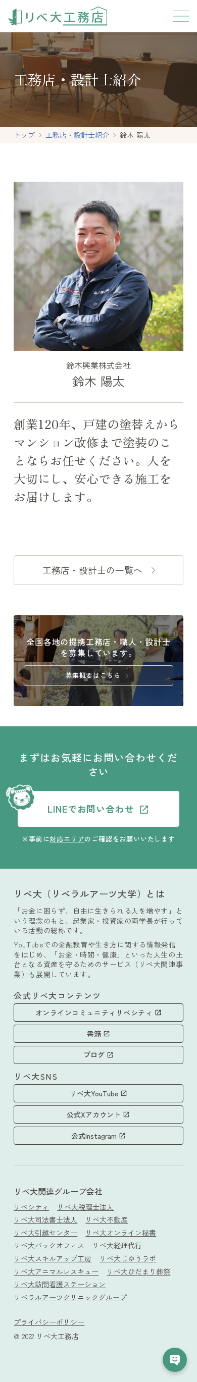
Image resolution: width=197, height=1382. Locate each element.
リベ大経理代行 (117, 1245)
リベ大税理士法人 (85, 1207)
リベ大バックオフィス (49, 1245)
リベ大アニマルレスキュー (56, 1272)
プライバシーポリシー (49, 1322)
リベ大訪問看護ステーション (60, 1284)
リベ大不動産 (106, 1220)
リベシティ (31, 1207)
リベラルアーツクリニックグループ (70, 1297)
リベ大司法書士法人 (45, 1220)
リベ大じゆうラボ (128, 1258)
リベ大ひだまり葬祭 (138, 1272)
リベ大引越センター (45, 1233)
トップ (24, 135)
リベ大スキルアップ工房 (52, 1258)
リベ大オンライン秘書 (120, 1233)
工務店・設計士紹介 (77, 135)
